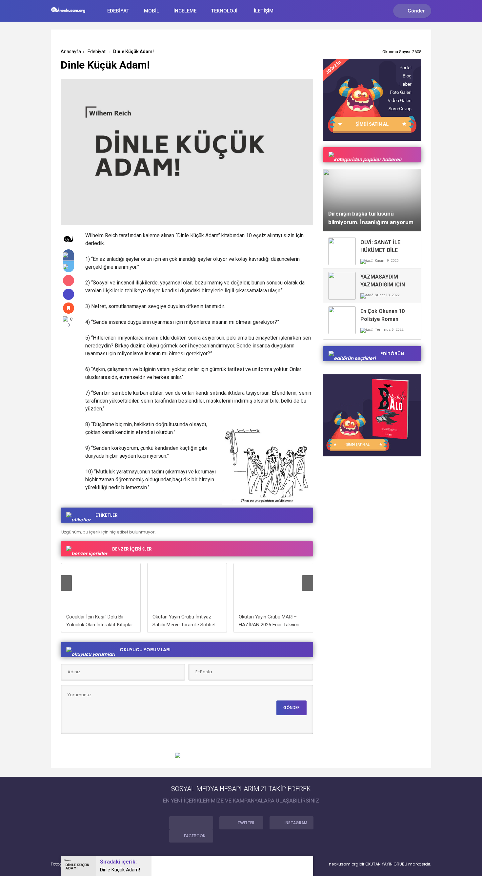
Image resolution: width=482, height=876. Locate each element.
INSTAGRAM (296, 822)
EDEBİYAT (118, 11)
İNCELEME (184, 11)
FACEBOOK (194, 836)
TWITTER (245, 822)
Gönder (416, 11)
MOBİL (151, 11)
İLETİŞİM (263, 11)
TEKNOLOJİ (224, 11)
